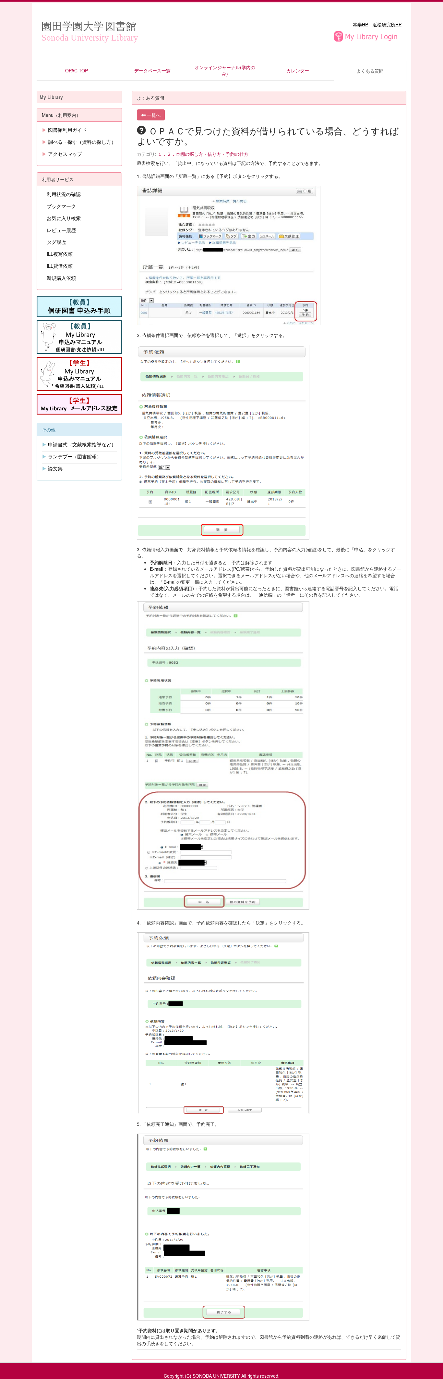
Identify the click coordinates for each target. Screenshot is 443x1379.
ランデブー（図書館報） (75, 456)
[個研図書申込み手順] (79, 306)
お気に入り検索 (64, 218)
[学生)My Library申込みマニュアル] (79, 373)
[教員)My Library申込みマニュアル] (79, 336)
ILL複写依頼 (60, 253)
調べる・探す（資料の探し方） (82, 141)
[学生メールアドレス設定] (79, 403)
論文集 (55, 468)
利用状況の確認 (64, 194)
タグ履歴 (56, 241)
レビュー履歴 (61, 230)
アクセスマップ (65, 153)
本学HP (360, 24)
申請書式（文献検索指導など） (82, 444)
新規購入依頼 (61, 277)
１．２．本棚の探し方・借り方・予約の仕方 (203, 154)
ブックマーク (61, 206)
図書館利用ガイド (67, 129)
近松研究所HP (387, 24)
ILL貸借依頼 (60, 265)
